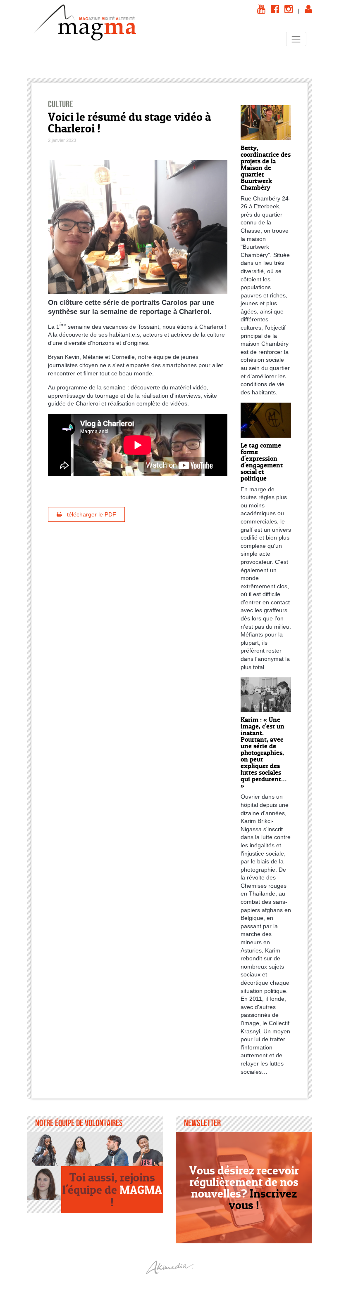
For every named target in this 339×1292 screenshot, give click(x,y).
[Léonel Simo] (146, 1149)
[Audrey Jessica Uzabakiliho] (44, 1149)
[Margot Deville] (44, 1183)
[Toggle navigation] (296, 39)
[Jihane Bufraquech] (78, 1149)
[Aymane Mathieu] (112, 1149)
